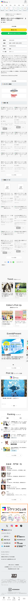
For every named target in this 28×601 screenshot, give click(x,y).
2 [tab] (14, 364)
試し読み (9, 128)
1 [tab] (11, 405)
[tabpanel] (14, 391)
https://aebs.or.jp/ (4, 584)
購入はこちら (14, 29)
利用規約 (17, 564)
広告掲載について (8, 566)
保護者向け (3, 264)
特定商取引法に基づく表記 (13, 568)
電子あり (4, 128)
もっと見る (14, 455)
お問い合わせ (11, 564)
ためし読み (14, 26)
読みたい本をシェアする (15, 33)
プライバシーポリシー (18, 566)
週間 (7, 418)
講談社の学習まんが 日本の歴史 (8, 556)
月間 (20, 418)
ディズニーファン (5, 554)
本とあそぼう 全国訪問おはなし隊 (8, 559)
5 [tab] (16, 405)
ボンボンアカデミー (5, 552)
